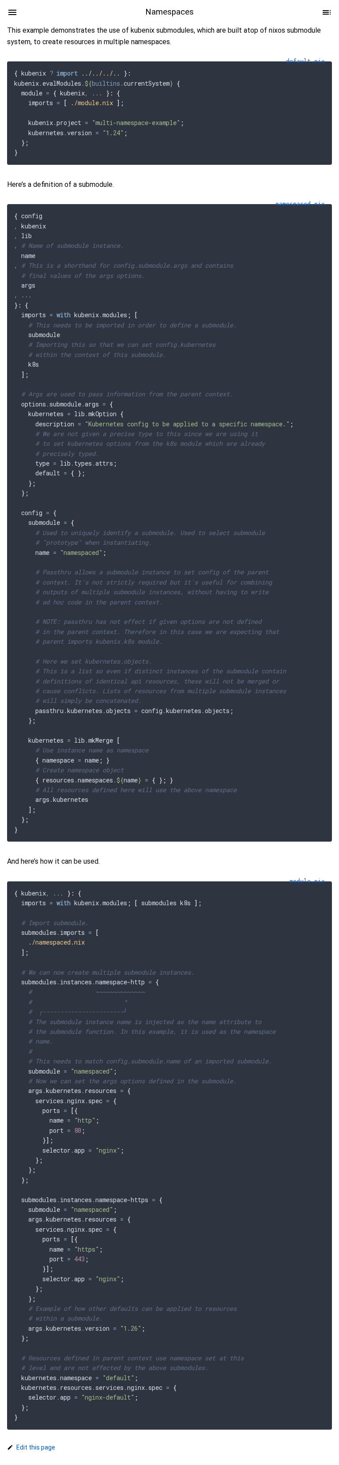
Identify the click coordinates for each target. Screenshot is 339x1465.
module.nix (307, 881)
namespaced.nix (300, 204)
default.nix (305, 61)
